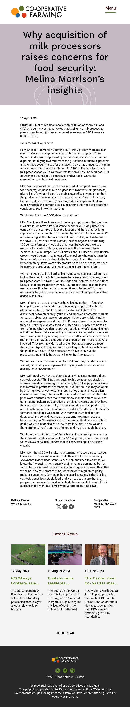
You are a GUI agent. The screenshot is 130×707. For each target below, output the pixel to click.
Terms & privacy (64, 676)
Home (49, 676)
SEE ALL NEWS (65, 633)
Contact (79, 676)
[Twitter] (58, 506)
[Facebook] (65, 506)
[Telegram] (71, 506)
